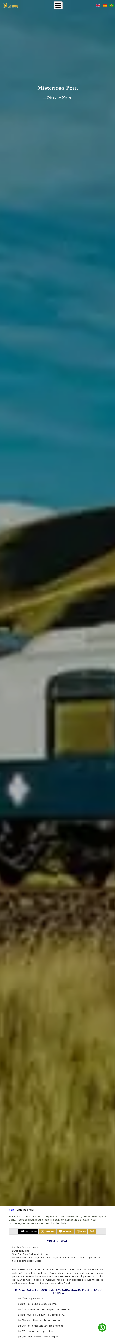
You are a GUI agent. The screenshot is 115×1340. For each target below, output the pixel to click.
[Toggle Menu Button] (58, 5)
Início (11, 1209)
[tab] (28, 1232)
